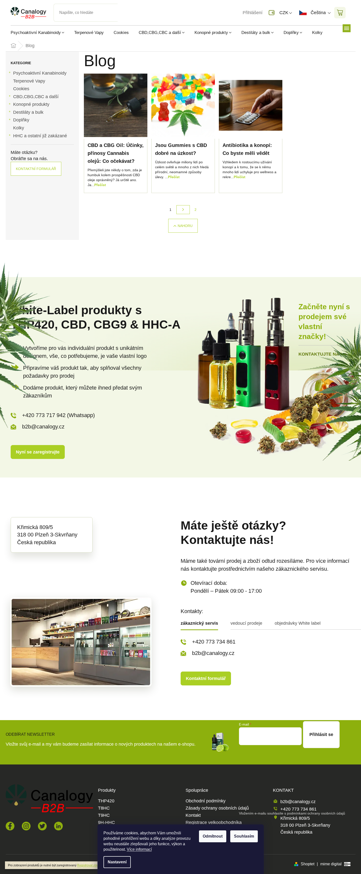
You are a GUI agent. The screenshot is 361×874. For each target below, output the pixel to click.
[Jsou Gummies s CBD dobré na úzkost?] (183, 105)
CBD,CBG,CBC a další (36, 96)
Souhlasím (244, 836)
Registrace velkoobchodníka (214, 822)
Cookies (21, 88)
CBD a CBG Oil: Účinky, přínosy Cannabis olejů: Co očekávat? (116, 153)
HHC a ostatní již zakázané (40, 135)
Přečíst (100, 185)
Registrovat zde (87, 865)
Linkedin (58, 826)
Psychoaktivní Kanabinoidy (39, 73)
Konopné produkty (31, 104)
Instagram (26, 826)
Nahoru (185, 226)
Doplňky (21, 119)
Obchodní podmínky (206, 801)
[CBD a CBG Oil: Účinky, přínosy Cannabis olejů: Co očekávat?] (115, 105)
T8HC (104, 808)
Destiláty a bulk (28, 112)
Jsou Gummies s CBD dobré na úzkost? (181, 149)
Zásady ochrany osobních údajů (217, 808)
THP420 (106, 801)
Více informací (139, 849)
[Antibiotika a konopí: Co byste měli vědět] (250, 105)
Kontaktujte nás (320, 354)
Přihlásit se (321, 734)
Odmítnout (213, 836)
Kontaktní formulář (36, 169)
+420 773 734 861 (213, 642)
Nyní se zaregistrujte (38, 452)
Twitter (42, 826)
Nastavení (117, 862)
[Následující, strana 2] (183, 209)
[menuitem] (40, 33)
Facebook (10, 826)
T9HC (104, 815)
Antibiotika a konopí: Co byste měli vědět (247, 149)
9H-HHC (106, 822)
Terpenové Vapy (29, 81)
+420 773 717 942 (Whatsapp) (58, 415)
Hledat (122, 7)
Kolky (18, 127)
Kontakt (193, 815)
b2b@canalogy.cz (43, 426)
